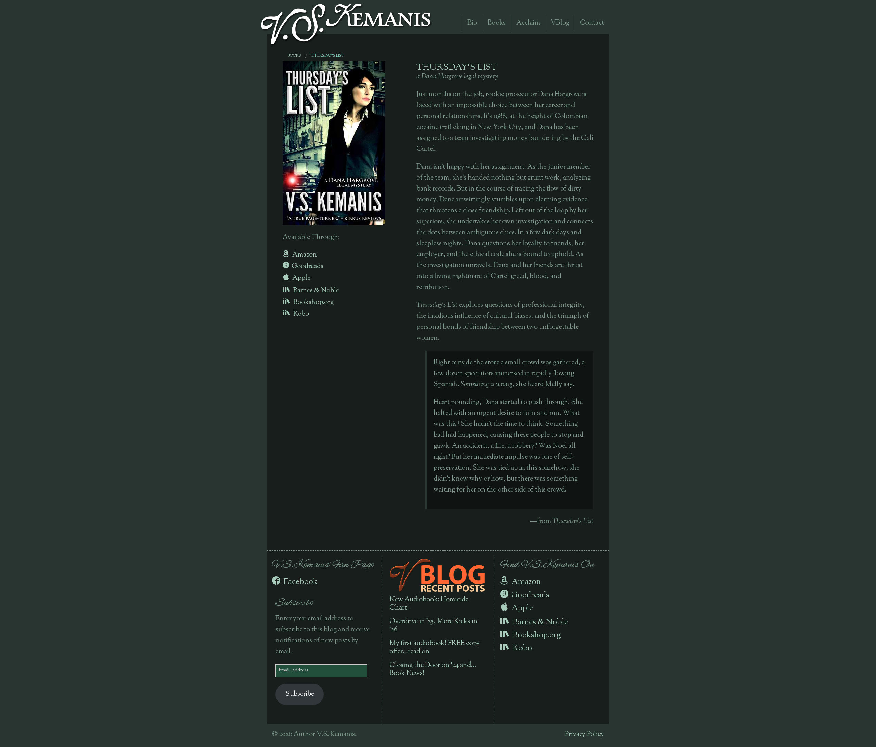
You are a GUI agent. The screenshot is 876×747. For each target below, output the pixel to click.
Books (497, 23)
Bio (472, 23)
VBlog (560, 23)
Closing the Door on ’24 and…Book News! (432, 669)
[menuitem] (294, 56)
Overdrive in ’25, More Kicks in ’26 (433, 626)
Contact (592, 23)
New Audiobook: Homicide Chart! (428, 604)
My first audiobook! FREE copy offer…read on (434, 648)
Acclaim (528, 23)
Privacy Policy (584, 734)
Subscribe (299, 694)
